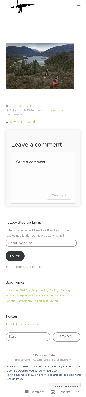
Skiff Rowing (50, 300)
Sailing (38, 300)
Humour (56, 295)
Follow (15, 256)
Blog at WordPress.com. (28, 359)
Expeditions (26, 295)
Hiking (46, 295)
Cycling (54, 290)
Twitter (11, 316)
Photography (24, 300)
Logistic (10, 300)
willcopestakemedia (52, 110)
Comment (59, 195)
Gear (37, 295)
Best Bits (25, 290)
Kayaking (68, 295)
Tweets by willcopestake (23, 324)
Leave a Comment (20, 106)
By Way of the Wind (22, 121)
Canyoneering (40, 290)
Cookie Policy (15, 378)
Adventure (12, 290)
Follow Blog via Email (23, 222)
